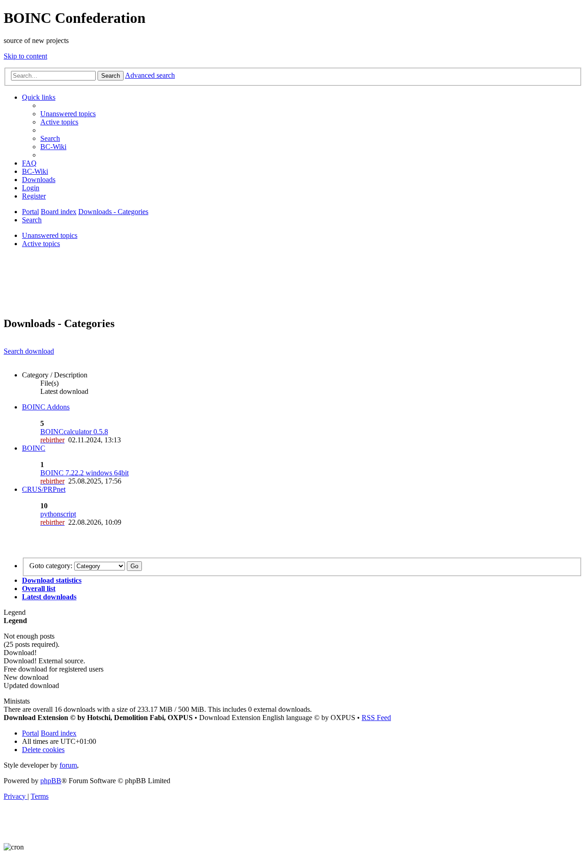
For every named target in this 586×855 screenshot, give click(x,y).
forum (68, 765)
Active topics (41, 243)
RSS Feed (376, 717)
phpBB (50, 781)
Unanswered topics (49, 235)
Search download (29, 351)
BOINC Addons (46, 407)
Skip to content (25, 56)
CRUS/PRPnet (43, 489)
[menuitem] (68, 114)
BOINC (33, 448)
